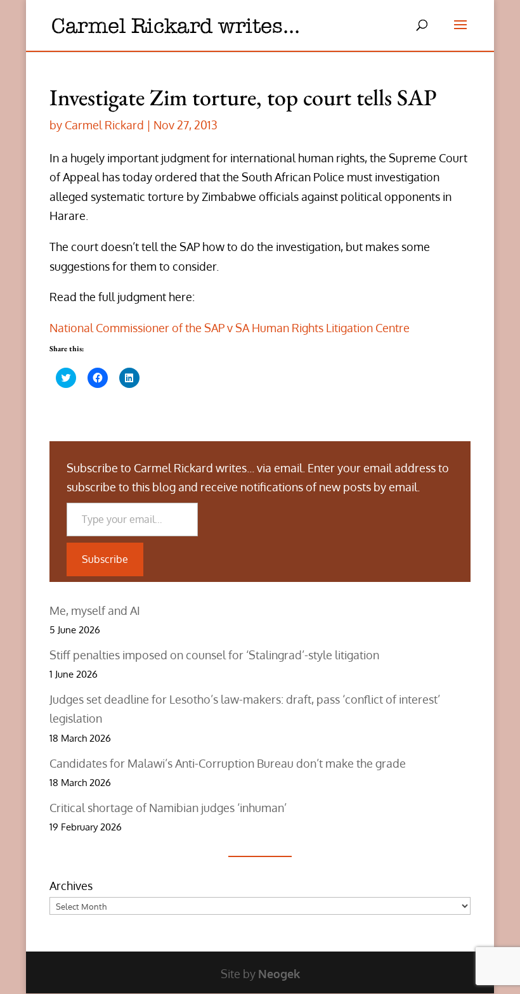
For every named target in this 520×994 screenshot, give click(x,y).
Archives (71, 886)
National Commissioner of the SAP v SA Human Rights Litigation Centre (229, 328)
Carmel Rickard (104, 125)
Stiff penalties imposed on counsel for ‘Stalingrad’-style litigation (214, 655)
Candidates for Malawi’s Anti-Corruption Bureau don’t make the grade (227, 763)
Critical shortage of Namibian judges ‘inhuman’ (168, 808)
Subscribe (105, 559)
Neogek (279, 974)
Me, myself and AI (94, 610)
